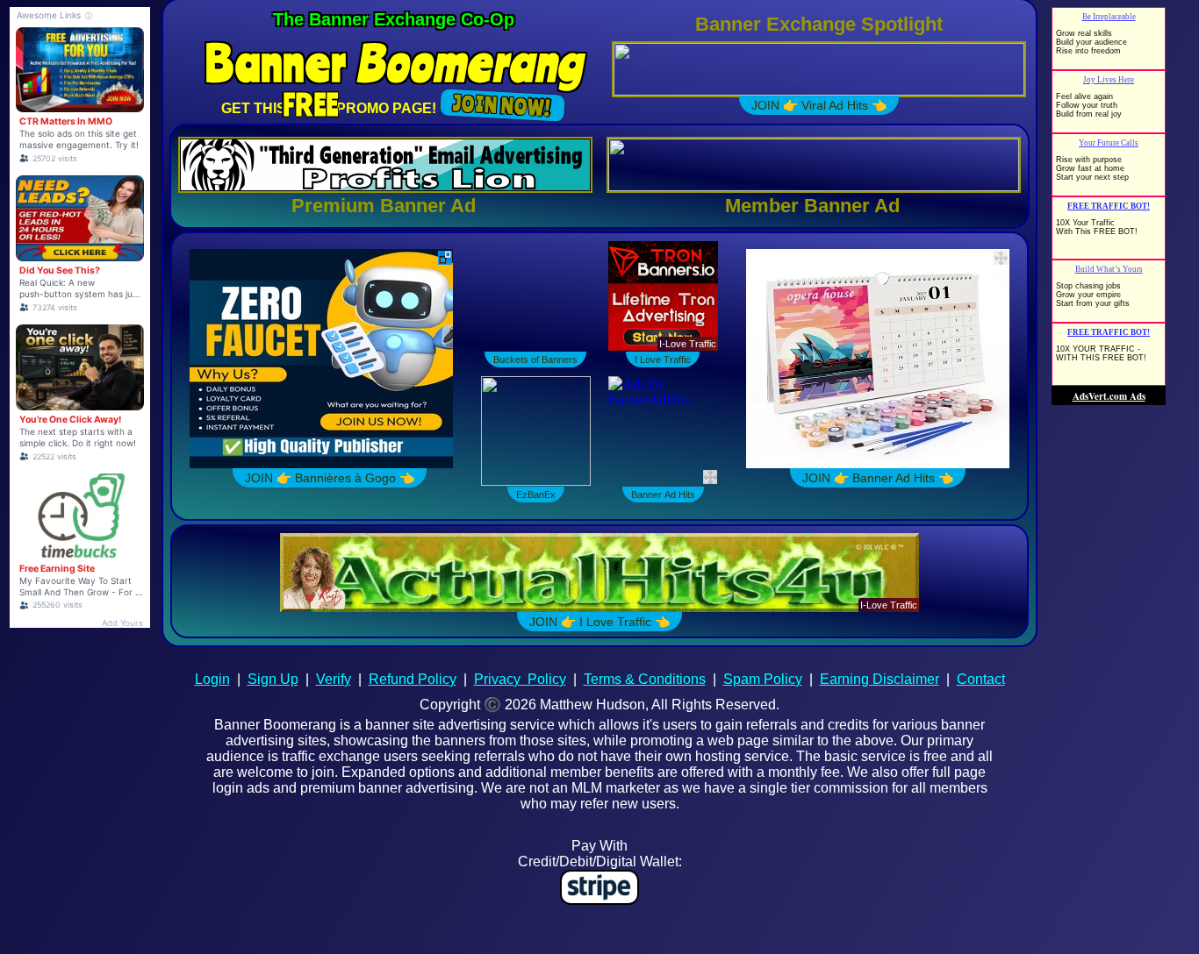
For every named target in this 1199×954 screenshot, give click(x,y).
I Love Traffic (663, 359)
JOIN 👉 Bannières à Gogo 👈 (321, 478)
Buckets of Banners (535, 359)
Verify (333, 679)
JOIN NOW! (502, 105)
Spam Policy (762, 679)
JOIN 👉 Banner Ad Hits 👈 (864, 478)
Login (212, 679)
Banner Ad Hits (663, 494)
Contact (981, 679)
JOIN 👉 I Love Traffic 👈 (599, 622)
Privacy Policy (520, 679)
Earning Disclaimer (879, 679)
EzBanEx (536, 494)
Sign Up (273, 679)
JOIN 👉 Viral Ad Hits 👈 (819, 105)
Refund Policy (412, 679)
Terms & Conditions (645, 679)
